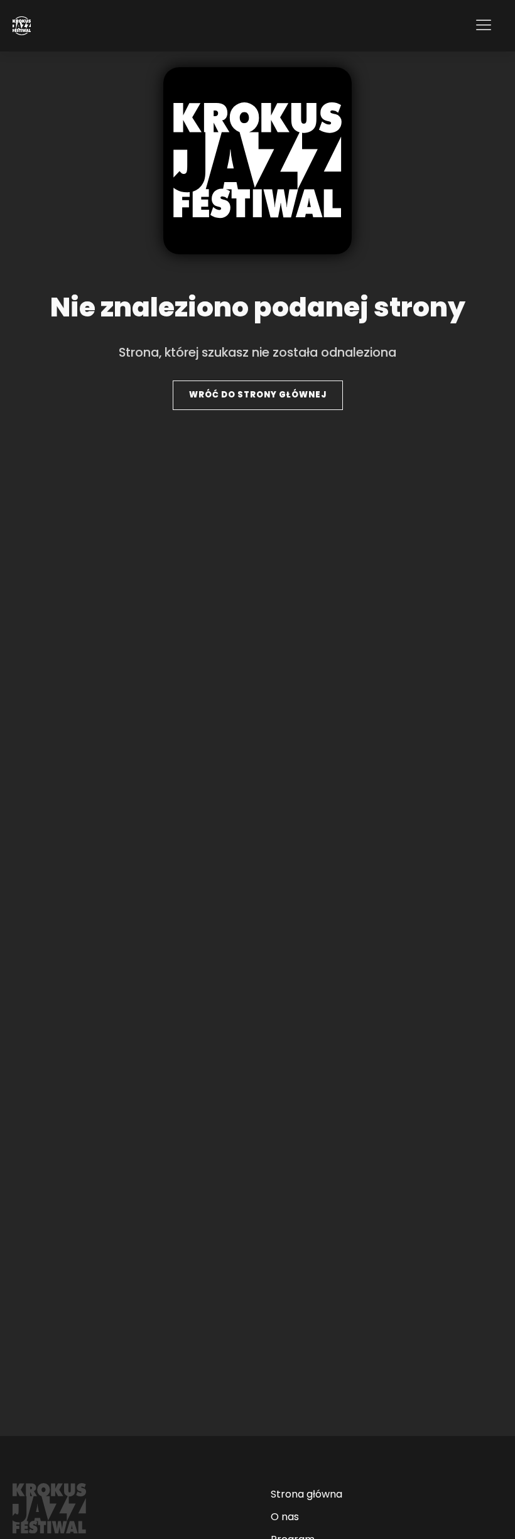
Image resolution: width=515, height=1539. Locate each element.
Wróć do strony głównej (258, 395)
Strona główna (306, 1494)
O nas (285, 1516)
